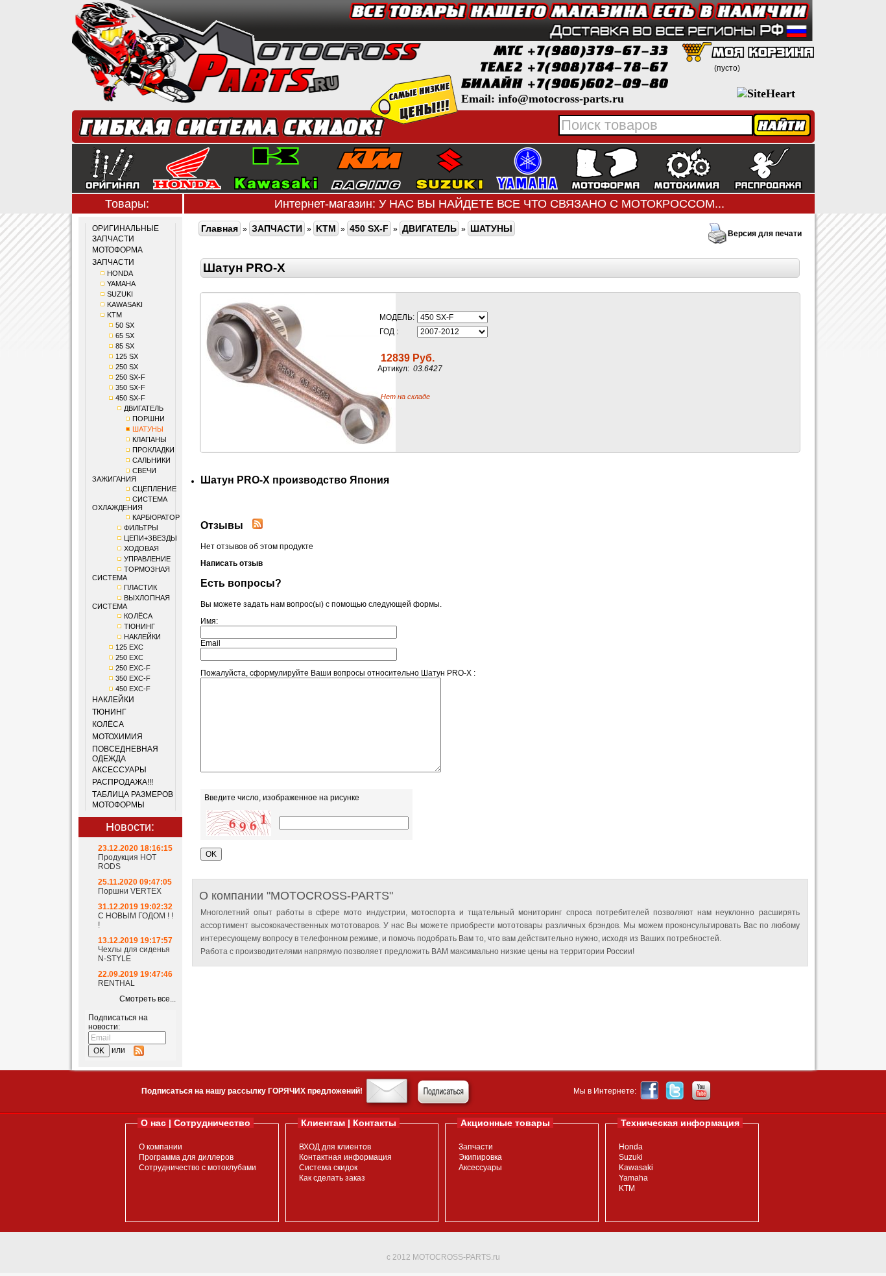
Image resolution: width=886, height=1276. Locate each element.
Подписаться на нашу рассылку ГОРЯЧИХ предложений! (252, 1091)
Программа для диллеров (186, 1157)
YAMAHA (121, 284)
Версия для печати (765, 233)
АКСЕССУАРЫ (119, 769)
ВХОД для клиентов (335, 1146)
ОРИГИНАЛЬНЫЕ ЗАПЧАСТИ (125, 233)
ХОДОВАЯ (141, 548)
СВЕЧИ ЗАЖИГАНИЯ (124, 475)
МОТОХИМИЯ (117, 736)
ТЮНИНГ (139, 626)
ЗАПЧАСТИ (113, 262)
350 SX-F (130, 387)
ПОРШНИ (148, 419)
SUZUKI (120, 294)
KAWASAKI (125, 304)
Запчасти (476, 1146)
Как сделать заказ (332, 1178)
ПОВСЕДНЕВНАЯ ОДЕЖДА (125, 754)
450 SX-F (130, 398)
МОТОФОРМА (117, 249)
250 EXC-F (132, 668)
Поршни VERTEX (130, 891)
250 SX (126, 367)
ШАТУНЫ (147, 429)
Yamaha (633, 1178)
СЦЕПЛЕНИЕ (154, 489)
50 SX (124, 325)
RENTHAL (116, 983)
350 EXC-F (132, 678)
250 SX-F (130, 377)
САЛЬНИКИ (151, 460)
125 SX (126, 356)
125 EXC (129, 647)
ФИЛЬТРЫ (141, 528)
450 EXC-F (132, 689)
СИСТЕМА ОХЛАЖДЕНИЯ (129, 503)
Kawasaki (636, 1167)
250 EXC (129, 657)
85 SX (124, 346)
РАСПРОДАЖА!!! (122, 782)
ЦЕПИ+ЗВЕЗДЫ (150, 538)
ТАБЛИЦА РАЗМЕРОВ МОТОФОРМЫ (132, 799)
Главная (219, 228)
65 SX (124, 335)
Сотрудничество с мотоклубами (197, 1167)
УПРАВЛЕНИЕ (147, 559)
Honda (631, 1146)
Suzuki (631, 1157)
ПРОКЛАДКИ (153, 450)
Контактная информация (345, 1157)
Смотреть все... (147, 998)
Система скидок (328, 1167)
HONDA (120, 273)
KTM (114, 315)
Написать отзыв (231, 563)
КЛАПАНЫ (149, 439)
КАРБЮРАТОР (156, 517)
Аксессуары (480, 1167)
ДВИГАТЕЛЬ (143, 408)
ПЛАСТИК (140, 587)
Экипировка (480, 1157)
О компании (160, 1146)
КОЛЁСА (138, 616)
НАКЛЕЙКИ (142, 637)
